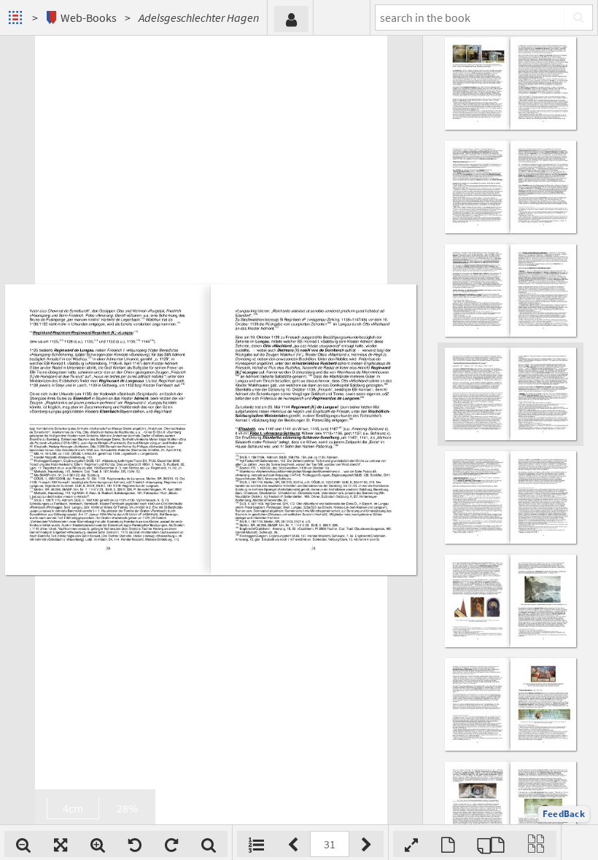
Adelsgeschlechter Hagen (199, 17)
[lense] (209, 844)
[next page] (366, 844)
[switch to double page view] (491, 844)
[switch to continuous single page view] (536, 844)
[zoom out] (23, 844)
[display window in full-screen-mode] (411, 844)
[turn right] (171, 844)
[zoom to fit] (60, 844)
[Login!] (291, 19)
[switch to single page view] (448, 844)
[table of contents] (256, 844)
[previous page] (293, 844)
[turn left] (135, 844)
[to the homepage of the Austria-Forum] (17, 17)
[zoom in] (98, 844)
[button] (563, 814)
